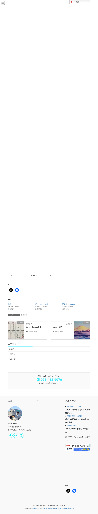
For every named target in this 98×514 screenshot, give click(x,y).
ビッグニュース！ (41, 304)
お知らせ (12, 354)
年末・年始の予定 (33, 327)
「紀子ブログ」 (72, 426)
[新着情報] (16, 330)
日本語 (76, 2)
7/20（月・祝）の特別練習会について (39, 275)
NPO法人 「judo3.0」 (75, 406)
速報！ (10, 304)
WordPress (35, 508)
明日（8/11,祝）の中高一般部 (20, 275)
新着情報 (24, 315)
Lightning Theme (48, 508)
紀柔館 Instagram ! (69, 304)
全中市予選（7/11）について (58, 275)
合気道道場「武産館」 (75, 416)
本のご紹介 (58, 327)
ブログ (11, 349)
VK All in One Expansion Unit (64, 508)
